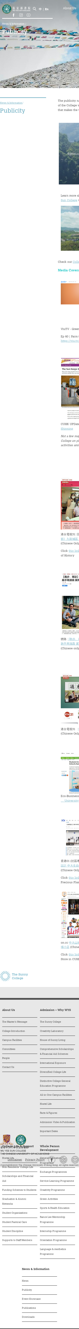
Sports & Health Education (55, 1208)
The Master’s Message (14, 1022)
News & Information (13, 24)
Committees (8, 1049)
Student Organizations (14, 1213)
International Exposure (53, 1063)
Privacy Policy (35, 1159)
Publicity (27, 1290)
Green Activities (49, 1199)
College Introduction (13, 1031)
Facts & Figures (48, 1113)
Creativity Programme (52, 1190)
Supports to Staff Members (17, 1240)
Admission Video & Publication (57, 1122)
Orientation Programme (53, 1240)
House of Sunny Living (52, 1040)
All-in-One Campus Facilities (56, 1095)
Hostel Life (46, 1104)
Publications (29, 1308)
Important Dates (49, 1131)
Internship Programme (53, 1231)
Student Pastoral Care (14, 1222)
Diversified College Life (53, 1072)
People (6, 1058)
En (46, 9)
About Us (69, 8)
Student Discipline (12, 1231)
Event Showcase (31, 1299)
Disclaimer (15, 1159)
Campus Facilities (12, 1040)
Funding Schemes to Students (19, 1190)
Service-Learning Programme (57, 1181)
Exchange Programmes (53, 1172)
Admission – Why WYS (55, 1010)
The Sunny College (50, 1022)
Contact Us (8, 1067)
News (25, 1281)
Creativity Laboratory (51, 1031)
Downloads (28, 1317)
